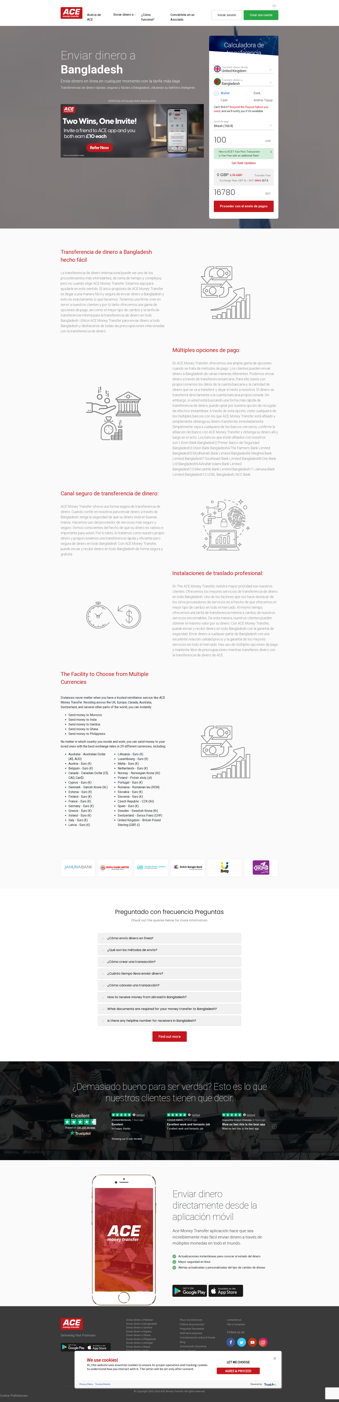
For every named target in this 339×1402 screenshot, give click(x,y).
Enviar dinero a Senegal (139, 1342)
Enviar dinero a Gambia (139, 1327)
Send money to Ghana (83, 729)
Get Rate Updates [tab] (244, 163)
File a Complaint (236, 1324)
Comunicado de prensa (193, 1346)
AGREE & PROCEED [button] (238, 1371)
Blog (182, 1342)
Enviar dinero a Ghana (138, 1335)
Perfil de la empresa (191, 1333)
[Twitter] (241, 1342)
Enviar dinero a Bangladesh (141, 1323)
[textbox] (123, 14)
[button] (275, 1358)
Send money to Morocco (85, 715)
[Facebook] (230, 1342)
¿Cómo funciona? (147, 17)
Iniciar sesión (227, 15)
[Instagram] (263, 1342)
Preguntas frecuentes (192, 1328)
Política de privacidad (192, 1324)
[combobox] (123, 14)
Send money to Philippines (86, 734)
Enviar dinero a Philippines (141, 1339)
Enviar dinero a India (137, 1350)
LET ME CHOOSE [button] (238, 1362)
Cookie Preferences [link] (14, 1395)
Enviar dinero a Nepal (138, 1346)
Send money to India (82, 720)
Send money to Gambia (84, 724)
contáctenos (234, 1319)
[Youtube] (252, 1342)
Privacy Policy (86, 1384)
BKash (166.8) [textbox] (223, 126)
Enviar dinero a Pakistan (139, 1319)
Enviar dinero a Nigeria (138, 1331)
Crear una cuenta (261, 15)
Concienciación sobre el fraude (197, 1337)
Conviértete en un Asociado (182, 17)
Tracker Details (102, 1384)
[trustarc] (269, 1384)
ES (274, 5)
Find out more (170, 1036)
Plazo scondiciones (191, 1319)
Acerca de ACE (94, 17)
